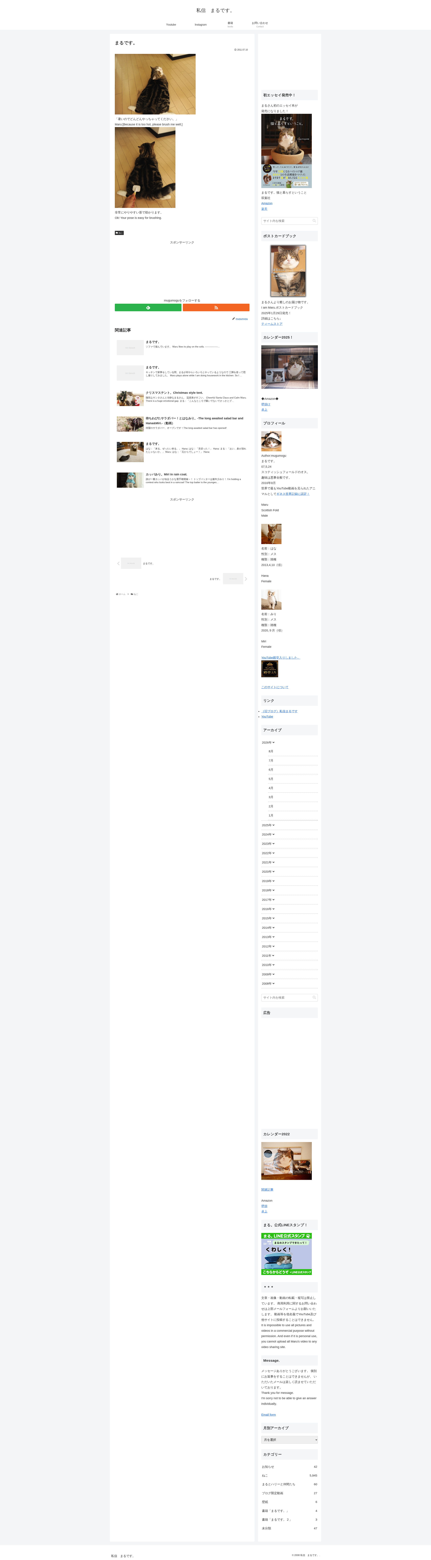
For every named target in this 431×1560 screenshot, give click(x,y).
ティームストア (272, 324)
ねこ (121, 233)
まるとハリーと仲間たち (289, 1484)
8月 (271, 751)
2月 (271, 806)
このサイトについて (275, 687)
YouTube (267, 716)
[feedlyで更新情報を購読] (148, 307)
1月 (271, 815)
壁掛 (264, 1206)
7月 (271, 760)
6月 (271, 769)
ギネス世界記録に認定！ (293, 494)
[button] (314, 221)
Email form (268, 1414)
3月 (271, 797)
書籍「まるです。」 (289, 1511)
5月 (271, 779)
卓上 (264, 409)
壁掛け (265, 404)
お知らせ (289, 1466)
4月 (271, 788)
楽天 (264, 209)
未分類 (289, 1528)
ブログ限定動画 (289, 1493)
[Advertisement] (182, 268)
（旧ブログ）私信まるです (279, 711)
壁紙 (289, 1502)
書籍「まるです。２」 (289, 1519)
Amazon (266, 203)
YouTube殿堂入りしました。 (280, 657)
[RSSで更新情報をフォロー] (216, 307)
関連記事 (267, 1189)
